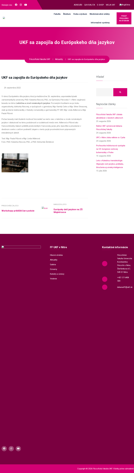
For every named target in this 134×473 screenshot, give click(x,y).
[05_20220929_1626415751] (44, 147)
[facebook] (16, 5)
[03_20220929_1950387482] (44, 178)
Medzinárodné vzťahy (100, 14)
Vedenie (53, 278)
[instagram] (21, 5)
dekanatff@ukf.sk (124, 287)
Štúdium (67, 14)
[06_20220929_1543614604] (74, 147)
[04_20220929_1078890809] (15, 147)
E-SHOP (100, 5)
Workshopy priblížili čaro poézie (18, 210)
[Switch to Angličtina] (124, 5)
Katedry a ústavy (57, 274)
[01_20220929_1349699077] (74, 155)
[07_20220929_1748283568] (15, 162)
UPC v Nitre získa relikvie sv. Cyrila (110, 137)
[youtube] (25, 5)
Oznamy (53, 269)
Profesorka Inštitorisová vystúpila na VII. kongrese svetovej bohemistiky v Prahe (110, 149)
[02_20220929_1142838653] (15, 178)
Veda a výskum (80, 14)
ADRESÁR (78, 5)
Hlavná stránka (56, 255)
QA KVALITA (89, 5)
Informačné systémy (100, 22)
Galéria (53, 264)
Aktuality (53, 260)
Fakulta (57, 14)
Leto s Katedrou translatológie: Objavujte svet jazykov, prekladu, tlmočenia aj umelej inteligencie (110, 164)
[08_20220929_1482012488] (44, 155)
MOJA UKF (110, 5)
